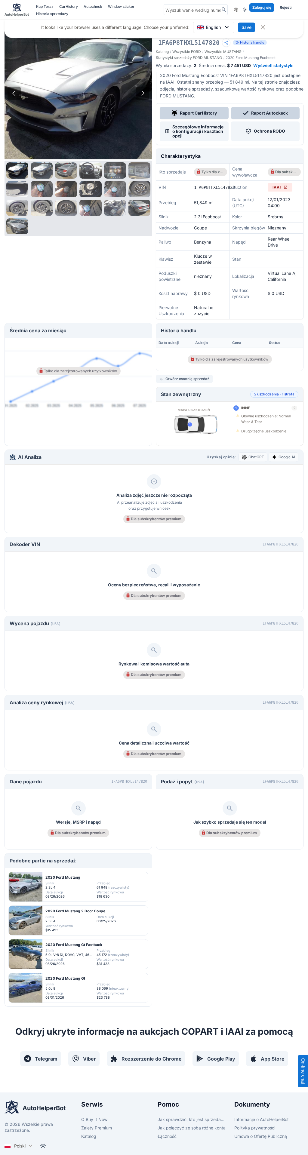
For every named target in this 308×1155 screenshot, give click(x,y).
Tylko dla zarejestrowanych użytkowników (212, 172)
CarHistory (69, 6)
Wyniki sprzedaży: (176, 65)
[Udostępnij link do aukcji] (226, 42)
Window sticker (121, 6)
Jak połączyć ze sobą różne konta (192, 1127)
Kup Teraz (45, 6)
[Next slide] (142, 93)
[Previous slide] (14, 93)
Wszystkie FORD (186, 51)
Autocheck (93, 6)
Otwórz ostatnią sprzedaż (184, 378)
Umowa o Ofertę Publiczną (260, 1136)
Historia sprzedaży (52, 13)
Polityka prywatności (254, 1127)
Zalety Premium (96, 1127)
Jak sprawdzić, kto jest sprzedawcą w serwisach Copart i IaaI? (192, 1119)
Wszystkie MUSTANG (223, 51)
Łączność (167, 1136)
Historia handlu (249, 42)
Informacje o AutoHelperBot (261, 1119)
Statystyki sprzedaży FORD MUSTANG (189, 57)
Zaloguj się (261, 7)
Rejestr (286, 7)
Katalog (162, 51)
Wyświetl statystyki (273, 65)
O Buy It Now (94, 1119)
